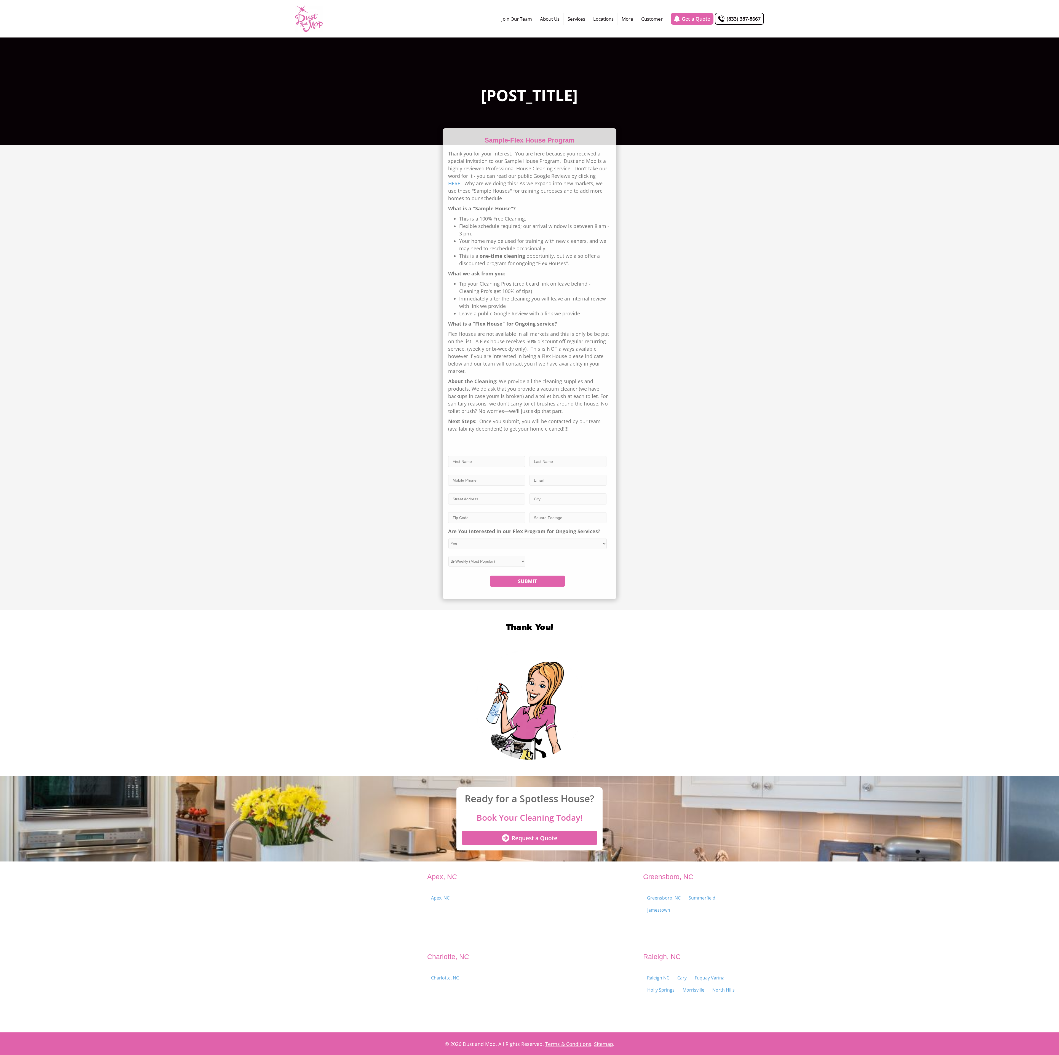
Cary (682, 978)
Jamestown (658, 910)
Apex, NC (440, 898)
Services (576, 19)
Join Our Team (516, 19)
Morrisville (693, 990)
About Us (550, 19)
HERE (454, 183)
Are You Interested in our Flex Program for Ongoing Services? (524, 531)
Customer (652, 19)
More (627, 19)
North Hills (723, 990)
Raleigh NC (658, 978)
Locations (603, 19)
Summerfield (702, 898)
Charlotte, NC (445, 978)
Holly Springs (661, 990)
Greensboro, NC (664, 898)
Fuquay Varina (709, 978)
